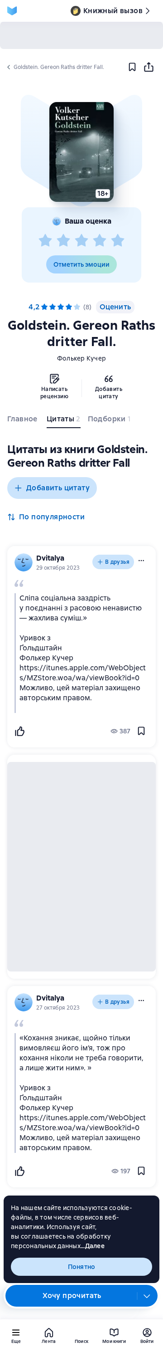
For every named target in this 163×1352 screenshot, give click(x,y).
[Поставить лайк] (19, 731)
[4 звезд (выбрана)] (68, 307)
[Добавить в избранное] (132, 67)
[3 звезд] (81, 241)
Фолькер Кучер (81, 358)
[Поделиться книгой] (148, 67)
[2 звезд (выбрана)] (52, 307)
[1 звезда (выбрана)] (44, 307)
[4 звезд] (99, 241)
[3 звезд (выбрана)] (60, 307)
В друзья (117, 562)
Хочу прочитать (72, 1295)
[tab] (23, 421)
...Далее (93, 1246)
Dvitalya (50, 558)
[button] (81, 152)
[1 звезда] (45, 241)
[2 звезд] (63, 241)
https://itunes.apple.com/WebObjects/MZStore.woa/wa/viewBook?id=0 (82, 673)
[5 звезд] (117, 241)
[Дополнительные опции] (147, 1296)
